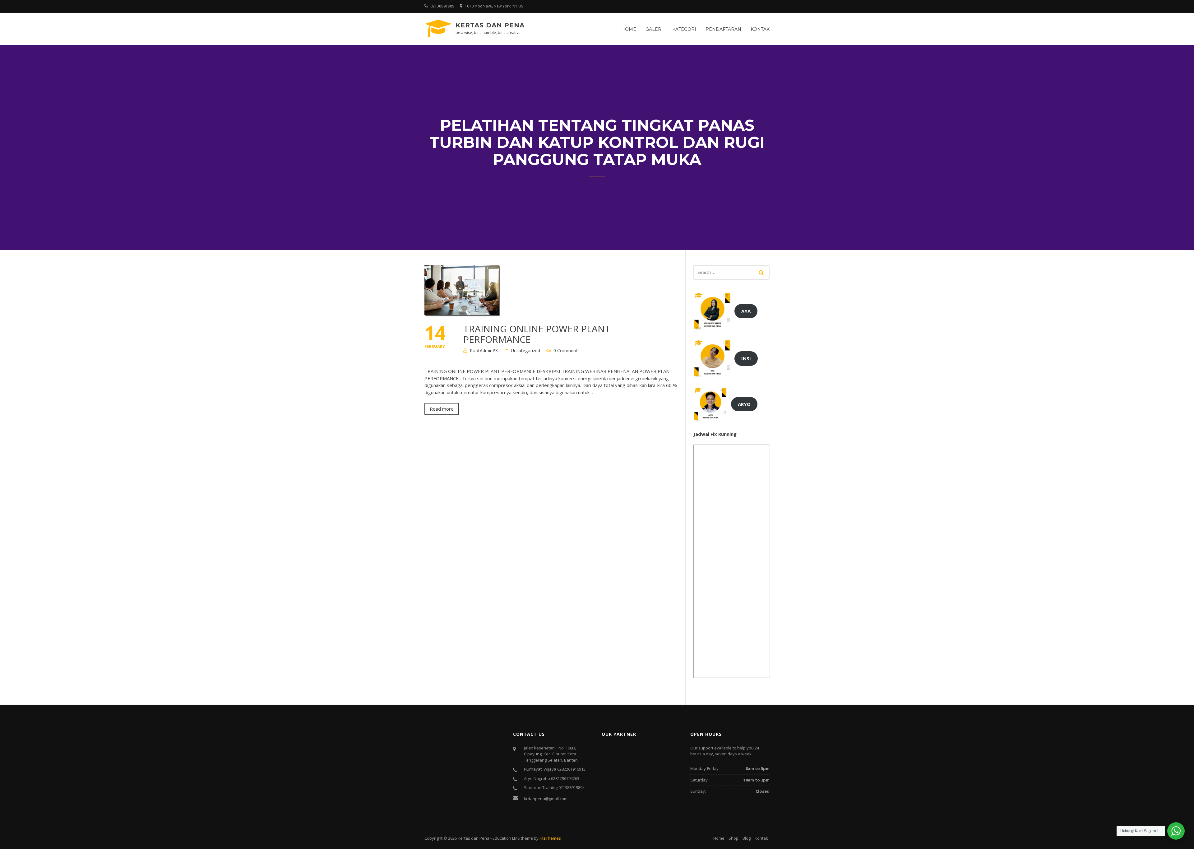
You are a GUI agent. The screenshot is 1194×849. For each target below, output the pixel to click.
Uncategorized (525, 350)
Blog (747, 838)
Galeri (654, 29)
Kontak (760, 29)
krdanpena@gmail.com (545, 798)
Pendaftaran (723, 29)
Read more (442, 409)
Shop (733, 838)
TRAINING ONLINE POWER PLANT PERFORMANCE (536, 334)
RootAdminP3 (484, 350)
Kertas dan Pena (490, 25)
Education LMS (506, 838)
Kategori (684, 29)
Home (628, 29)
